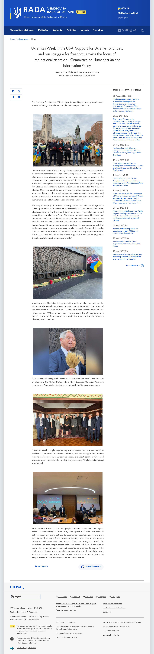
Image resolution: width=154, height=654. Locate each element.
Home (12, 39)
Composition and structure (22, 30)
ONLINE (81, 12)
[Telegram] (134, 30)
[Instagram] (131, 31)
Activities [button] (71, 30)
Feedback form (22, 633)
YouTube (89, 597)
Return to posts (41, 566)
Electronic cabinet (129, 13)
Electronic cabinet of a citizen (114, 608)
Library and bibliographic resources (69, 633)
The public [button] (84, 30)
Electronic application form (66, 610)
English (124, 18)
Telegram (115, 597)
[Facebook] (119, 31)
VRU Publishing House (111, 631)
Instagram (102, 597)
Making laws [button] (43, 30)
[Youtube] (126, 31)
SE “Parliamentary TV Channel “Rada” (116, 627)
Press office (98, 30)
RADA (34, 10)
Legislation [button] (58, 30)
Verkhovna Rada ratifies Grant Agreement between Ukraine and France (126, 244)
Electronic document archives (67, 637)
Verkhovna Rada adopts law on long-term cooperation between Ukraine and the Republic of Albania (127, 257)
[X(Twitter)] (123, 31)
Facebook (62, 597)
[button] (25, 596)
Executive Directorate (111, 635)
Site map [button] (15, 587)
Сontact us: (107, 612)
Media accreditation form (112, 604)
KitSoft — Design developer (26, 648)
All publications (23, 39)
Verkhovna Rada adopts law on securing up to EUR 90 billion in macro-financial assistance (125, 231)
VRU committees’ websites (66, 623)
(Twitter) (76, 597)
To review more (133, 266)
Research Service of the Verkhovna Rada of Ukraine (122, 623)
